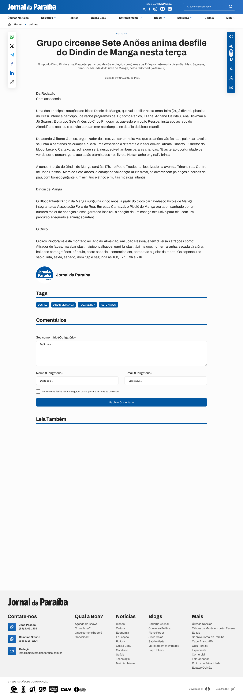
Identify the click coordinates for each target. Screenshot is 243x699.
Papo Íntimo (156, 650)
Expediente (199, 650)
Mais (229, 18)
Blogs (158, 18)
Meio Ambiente (125, 663)
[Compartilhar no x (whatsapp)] (12, 46)
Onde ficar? (82, 637)
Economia (122, 632)
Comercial (198, 654)
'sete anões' (108, 305)
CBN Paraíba (200, 645)
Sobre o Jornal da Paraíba (208, 637)
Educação (122, 637)
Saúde (120, 654)
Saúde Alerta (156, 641)
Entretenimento (129, 18)
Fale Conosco (201, 659)
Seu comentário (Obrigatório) (56, 337)
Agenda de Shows (86, 624)
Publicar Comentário (121, 402)
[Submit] (230, 7)
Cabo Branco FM (202, 641)
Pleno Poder (156, 632)
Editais (209, 18)
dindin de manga (63, 305)
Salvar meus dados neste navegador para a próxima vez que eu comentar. (80, 391)
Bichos (120, 624)
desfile (42, 305)
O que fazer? (83, 628)
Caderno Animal (158, 624)
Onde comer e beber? (88, 632)
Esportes (47, 18)
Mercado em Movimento (163, 645)
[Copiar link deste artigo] (12, 82)
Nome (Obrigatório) (49, 373)
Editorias (183, 18)
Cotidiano (122, 650)
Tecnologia (123, 659)
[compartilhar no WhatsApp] (12, 37)
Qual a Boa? (98, 18)
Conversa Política (159, 628)
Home (17, 24)
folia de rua (87, 305)
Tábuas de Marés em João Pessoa (213, 628)
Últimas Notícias (18, 18)
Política (73, 18)
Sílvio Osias (155, 637)
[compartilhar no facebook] (12, 64)
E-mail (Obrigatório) (138, 373)
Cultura (120, 628)
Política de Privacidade (206, 663)
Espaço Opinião (202, 667)
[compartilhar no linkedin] (12, 73)
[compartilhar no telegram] (12, 55)
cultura (33, 24)
